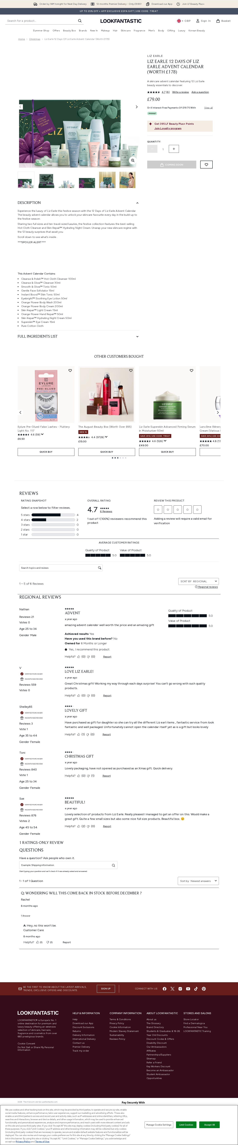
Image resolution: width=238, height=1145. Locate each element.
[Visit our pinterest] (204, 989)
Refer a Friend (154, 1062)
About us (152, 1019)
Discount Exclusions (83, 1027)
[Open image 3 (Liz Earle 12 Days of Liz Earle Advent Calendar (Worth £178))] (67, 180)
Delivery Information (84, 1035)
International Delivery (84, 1039)
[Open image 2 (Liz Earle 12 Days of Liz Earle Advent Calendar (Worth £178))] (46, 180)
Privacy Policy (117, 1023)
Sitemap (151, 1058)
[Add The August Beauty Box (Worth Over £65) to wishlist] (131, 370)
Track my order (81, 1050)
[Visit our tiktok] (196, 989)
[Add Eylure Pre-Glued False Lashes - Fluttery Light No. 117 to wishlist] (70, 370)
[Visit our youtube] (188, 989)
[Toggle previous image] (20, 106)
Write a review (180, 92)
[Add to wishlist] (206, 164)
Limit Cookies (186, 1124)
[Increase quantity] (174, 149)
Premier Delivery (81, 1046)
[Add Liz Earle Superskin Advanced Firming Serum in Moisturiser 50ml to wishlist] (191, 370)
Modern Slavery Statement (124, 1031)
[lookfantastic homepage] (121, 21)
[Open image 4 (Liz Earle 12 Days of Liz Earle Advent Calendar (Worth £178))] (87, 180)
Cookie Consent (26, 1043)
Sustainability (117, 1035)
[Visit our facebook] (164, 989)
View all (208, 107)
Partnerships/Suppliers (159, 1054)
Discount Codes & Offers (160, 1039)
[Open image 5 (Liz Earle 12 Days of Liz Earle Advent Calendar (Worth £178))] (107, 180)
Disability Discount (157, 1043)
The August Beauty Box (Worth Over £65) (105, 426)
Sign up (106, 988)
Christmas (34, 39)
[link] (203, 21)
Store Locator (191, 1019)
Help (75, 1019)
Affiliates (151, 1050)
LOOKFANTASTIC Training (197, 1031)
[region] (119, 1125)
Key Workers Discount (158, 1066)
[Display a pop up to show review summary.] (42, 434)
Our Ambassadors (157, 1046)
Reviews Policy (117, 1039)
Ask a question (200, 92)
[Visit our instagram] (180, 989)
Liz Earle (155, 56)
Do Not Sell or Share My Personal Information (36, 1048)
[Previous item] (20, 412)
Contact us (79, 1043)
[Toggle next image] (136, 106)
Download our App (83, 1023)
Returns (77, 1031)
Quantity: (154, 141)
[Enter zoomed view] (133, 160)
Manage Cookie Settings (158, 1124)
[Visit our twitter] (172, 989)
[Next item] (217, 412)
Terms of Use (42, 1141)
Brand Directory (155, 1027)
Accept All (209, 1124)
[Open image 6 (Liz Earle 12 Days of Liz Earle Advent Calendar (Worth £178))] (127, 180)
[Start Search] (80, 20)
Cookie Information (120, 1027)
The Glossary (154, 1023)
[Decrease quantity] (152, 149)
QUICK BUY (46, 452)
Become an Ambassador (160, 1070)
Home (21, 39)
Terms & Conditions (120, 1019)
